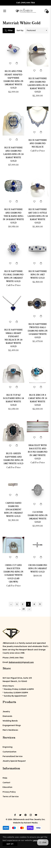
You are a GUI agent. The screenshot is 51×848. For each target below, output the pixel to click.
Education (7, 787)
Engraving (7, 747)
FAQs (5, 778)
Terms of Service (11, 796)
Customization (9, 752)
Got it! (10, 844)
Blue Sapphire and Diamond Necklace (38, 143)
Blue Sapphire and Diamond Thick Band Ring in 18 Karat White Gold (13, 216)
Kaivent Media (31, 823)
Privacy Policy (9, 792)
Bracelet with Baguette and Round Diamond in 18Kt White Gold (37, 452)
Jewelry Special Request (14, 761)
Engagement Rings (12, 725)
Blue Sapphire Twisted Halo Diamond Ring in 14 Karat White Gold (37, 331)
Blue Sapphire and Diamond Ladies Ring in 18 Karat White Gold (38, 85)
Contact (6, 782)
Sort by (20, 30)
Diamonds (7, 716)
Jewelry (6, 711)
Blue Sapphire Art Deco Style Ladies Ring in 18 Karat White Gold (38, 216)
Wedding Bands (10, 721)
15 (23, 609)
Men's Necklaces (10, 730)
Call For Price (37, 151)
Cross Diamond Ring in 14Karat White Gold (37, 568)
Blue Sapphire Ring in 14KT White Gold (38, 274)
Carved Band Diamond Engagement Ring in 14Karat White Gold (13, 509)
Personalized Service (12, 756)
